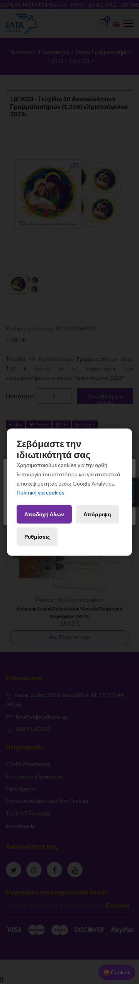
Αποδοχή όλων (44, 514)
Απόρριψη (97, 514)
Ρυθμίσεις (37, 536)
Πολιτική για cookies (40, 492)
